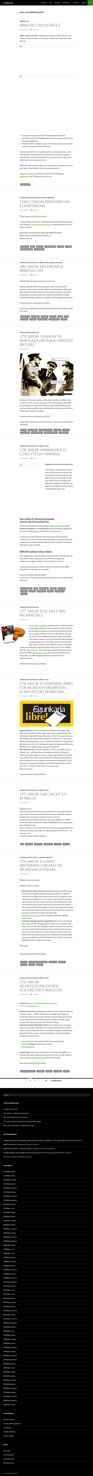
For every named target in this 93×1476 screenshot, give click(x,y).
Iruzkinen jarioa (8, 1459)
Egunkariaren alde (66, 736)
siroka (50, 591)
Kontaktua (66, 2)
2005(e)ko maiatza (9, 1380)
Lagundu (76, 2)
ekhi (66, 316)
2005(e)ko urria (8, 1368)
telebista (58, 1071)
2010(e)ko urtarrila (10, 1196)
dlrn (60, 316)
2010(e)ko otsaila (9, 1192)
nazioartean (54, 319)
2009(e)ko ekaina (9, 1216)
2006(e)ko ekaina (9, 1335)
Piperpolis (24, 567)
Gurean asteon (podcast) (29, 262)
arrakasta (25, 316)
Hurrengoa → (57, 1081)
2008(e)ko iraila (8, 1253)
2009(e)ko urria (8, 1208)
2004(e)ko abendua (10, 1400)
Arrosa (51, 157)
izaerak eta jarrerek (39, 653)
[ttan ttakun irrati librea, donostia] (33, 216)
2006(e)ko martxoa (10, 1347)
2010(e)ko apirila (9, 1184)
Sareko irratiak (48, 198)
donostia (25, 246)
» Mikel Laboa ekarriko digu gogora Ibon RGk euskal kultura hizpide (26, 1140)
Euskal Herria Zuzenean (38, 625)
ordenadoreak (27, 249)
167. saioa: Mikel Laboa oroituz (64, 1140)
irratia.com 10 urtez (40, 25)
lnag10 (31, 964)
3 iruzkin (35, 994)
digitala (45, 316)
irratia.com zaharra (27, 173)
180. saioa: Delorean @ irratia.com (41, 268)
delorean (35, 316)
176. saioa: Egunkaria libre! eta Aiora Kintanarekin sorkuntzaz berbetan (46, 687)
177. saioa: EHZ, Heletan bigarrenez (42, 613)
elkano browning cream (31, 915)
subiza (64, 319)
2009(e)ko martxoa (10, 1229)
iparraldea (44, 588)
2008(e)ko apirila (9, 1266)
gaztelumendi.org (33, 1006)
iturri (5, 1157)
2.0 (22, 844)
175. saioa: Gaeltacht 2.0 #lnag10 (43, 796)
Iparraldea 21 (34, 531)
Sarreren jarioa (8, 1455)
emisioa (39, 246)
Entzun (43, 2)
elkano (24, 962)
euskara (29, 844)
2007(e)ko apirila (9, 1306)
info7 (65, 157)
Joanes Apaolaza (40, 403)
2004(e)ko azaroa (9, 1404)
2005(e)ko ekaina (9, 1376)
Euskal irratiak (26, 198)
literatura (25, 432)
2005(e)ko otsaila (9, 1392)
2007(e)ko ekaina (9, 1298)
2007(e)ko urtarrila (10, 1319)
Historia (57, 2)
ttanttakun (39, 249)
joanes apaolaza (46, 430)
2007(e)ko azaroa (9, 1286)
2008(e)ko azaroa (9, 1245)
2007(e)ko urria (8, 1290)
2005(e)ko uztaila (9, 1372)
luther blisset (37, 432)
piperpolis (41, 591)
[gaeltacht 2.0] (24, 945)
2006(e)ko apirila (9, 1343)
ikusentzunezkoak (28, 1071)
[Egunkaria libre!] (46, 713)
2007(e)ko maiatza (9, 1302)
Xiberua (24, 594)
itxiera (68, 246)
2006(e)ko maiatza (9, 1339)
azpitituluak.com (28, 1047)
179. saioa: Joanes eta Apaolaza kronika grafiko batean (46, 340)
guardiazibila (50, 246)
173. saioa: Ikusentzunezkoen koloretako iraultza (41, 985)
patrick (66, 844)
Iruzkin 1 (35, 210)
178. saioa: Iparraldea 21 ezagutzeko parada (43, 451)
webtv (66, 1071)
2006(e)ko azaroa (9, 1327)
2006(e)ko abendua (10, 1323)
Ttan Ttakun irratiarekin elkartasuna (45, 203)
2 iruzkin (35, 696)
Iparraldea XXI (27, 1041)
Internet (24, 319)
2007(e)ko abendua (10, 1282)
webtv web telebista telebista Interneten (43, 1003)
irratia (60, 246)
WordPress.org (8, 1463)
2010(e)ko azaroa (9, 1172)
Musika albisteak (55, 262)
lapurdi (24, 591)
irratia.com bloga (26, 176)
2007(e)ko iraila (8, 1294)
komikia (57, 430)
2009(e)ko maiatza (9, 1221)
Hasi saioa (7, 1451)
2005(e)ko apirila (9, 1384)
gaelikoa (38, 844)
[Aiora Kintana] (26, 768)
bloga (24, 430)
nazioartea (43, 319)
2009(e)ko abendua (10, 1200)
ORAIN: (25, 1044)
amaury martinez (33, 885)
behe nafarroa (27, 588)
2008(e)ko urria (8, 1249)
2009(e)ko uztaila (9, 1212)
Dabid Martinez (8, 1144)
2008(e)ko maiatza (9, 1261)
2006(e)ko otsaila (9, 1351)
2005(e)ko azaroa (9, 1364)
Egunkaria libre (35, 1022)
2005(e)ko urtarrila (10, 1396)
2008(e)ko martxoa (10, 1270)
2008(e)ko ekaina (9, 1257)
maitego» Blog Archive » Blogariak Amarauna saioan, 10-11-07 (25, 1153)
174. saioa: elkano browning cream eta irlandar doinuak (41, 865)
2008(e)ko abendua (10, 1241)
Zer (50, 2)
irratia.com (8, 2)
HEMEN (46, 303)
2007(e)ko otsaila (9, 1315)
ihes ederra (33, 430)
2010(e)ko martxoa (10, 1188)
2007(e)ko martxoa (10, 1310)
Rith (53, 819)
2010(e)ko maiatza (9, 1180)
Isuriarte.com (53, 766)
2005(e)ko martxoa (10, 1388)
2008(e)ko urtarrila (10, 1278)
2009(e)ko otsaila (9, 1233)
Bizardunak (26, 937)
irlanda (58, 844)
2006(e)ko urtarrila (10, 1355)
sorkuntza (64, 432)
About (84, 2)
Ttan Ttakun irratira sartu (41, 224)
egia (32, 246)
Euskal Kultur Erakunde (59, 526)
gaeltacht (48, 844)
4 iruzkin (35, 29)
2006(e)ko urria (8, 1331)
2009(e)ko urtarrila (10, 1237)
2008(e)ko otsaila (9, 1274)
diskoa (53, 316)
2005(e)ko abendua (10, 1360)
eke (36, 588)
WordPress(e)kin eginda (10, 1473)
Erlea (42, 934)
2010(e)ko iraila (8, 1176)
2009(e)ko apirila (9, 1225)
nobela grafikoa (51, 432)
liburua (66, 430)
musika (33, 319)
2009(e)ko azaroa (9, 1204)
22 (46, 1081)
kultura (62, 588)
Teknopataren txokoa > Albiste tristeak (16, 1148)
